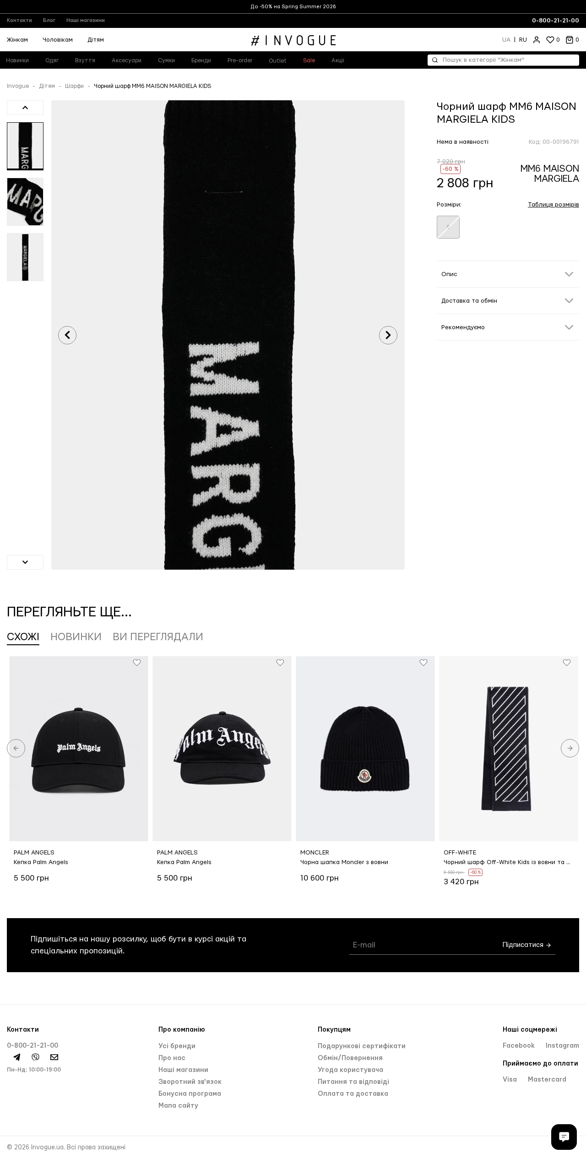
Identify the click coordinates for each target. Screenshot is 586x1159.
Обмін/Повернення (350, 1058)
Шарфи (74, 86)
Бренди (201, 60)
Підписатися (524, 944)
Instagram (562, 1046)
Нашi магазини (183, 1070)
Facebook (520, 1046)
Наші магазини (85, 20)
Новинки (76, 637)
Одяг (52, 60)
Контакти (19, 20)
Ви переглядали (158, 637)
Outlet (278, 61)
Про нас (171, 1058)
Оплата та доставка (353, 1094)
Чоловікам (58, 40)
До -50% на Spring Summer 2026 (293, 6)
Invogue (18, 86)
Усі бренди (176, 1046)
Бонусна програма (189, 1094)
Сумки (166, 60)
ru (523, 40)
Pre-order (240, 60)
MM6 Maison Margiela (550, 174)
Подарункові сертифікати (362, 1046)
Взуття (85, 60)
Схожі (23, 637)
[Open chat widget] (564, 1137)
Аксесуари (126, 60)
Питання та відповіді (353, 1082)
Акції (337, 60)
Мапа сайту (178, 1106)
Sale (309, 60)
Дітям (95, 40)
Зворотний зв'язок (190, 1082)
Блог (49, 20)
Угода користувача (350, 1070)
